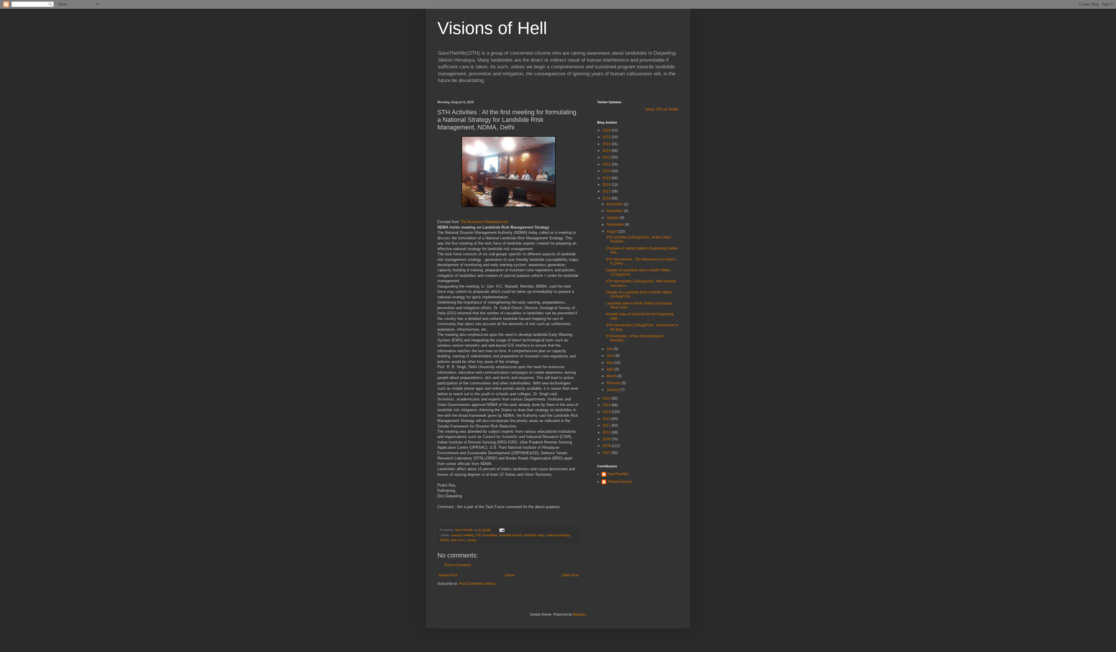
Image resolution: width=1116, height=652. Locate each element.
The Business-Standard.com (484, 222)
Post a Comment (458, 565)
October (613, 218)
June (611, 356)
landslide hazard (510, 535)
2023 (606, 151)
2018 (606, 185)
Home (509, 575)
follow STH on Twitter (662, 109)
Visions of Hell (492, 28)
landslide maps (534, 535)
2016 (606, 198)
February (614, 383)
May (610, 363)
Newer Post (448, 575)
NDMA (444, 540)
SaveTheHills (618, 474)
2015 (606, 398)
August (612, 231)
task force (458, 540)
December (615, 204)
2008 (606, 446)
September (616, 224)
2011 (606, 425)
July (610, 349)
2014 (606, 405)
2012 (606, 419)
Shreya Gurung (619, 482)
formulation (490, 535)
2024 (606, 144)
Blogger (579, 614)
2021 (606, 164)
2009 (606, 439)
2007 (606, 453)
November (615, 211)
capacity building (462, 535)
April (611, 369)
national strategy (558, 535)
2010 (606, 432)
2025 (606, 137)
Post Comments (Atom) (477, 584)
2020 (606, 171)
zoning (471, 540)
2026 (606, 130)
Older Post (570, 575)
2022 (606, 157)
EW (478, 535)
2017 (606, 191)
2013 (606, 412)
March (612, 376)
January (613, 390)
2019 (606, 178)
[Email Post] (501, 530)
